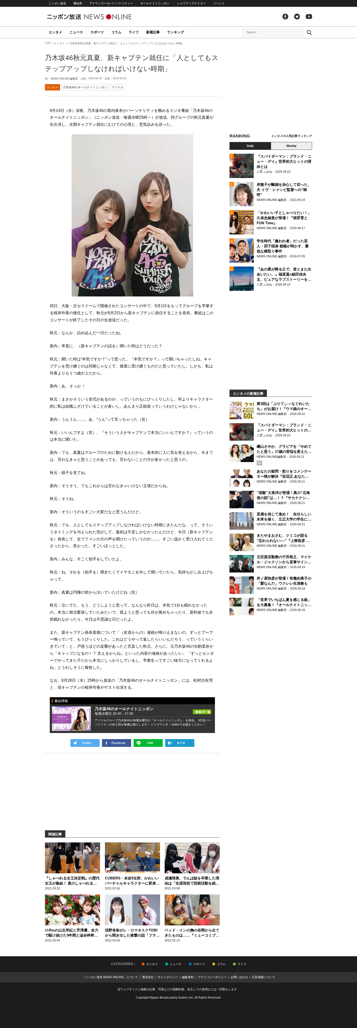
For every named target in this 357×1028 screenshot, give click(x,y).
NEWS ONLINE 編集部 (64, 78)
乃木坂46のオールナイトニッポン (85, 87)
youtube (309, 16)
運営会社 (148, 977)
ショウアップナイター (191, 3)
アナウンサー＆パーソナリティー (111, 3)
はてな (179, 743)
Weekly (291, 146)
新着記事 (153, 32)
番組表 (77, 3)
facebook (285, 16)
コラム (116, 32)
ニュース (76, 32)
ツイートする (85, 743)
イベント (219, 3)
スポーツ (97, 32)
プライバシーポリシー (212, 977)
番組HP (202, 710)
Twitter (297, 16)
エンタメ (55, 32)
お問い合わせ (239, 977)
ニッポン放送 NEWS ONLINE (98, 16)
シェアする (116, 743)
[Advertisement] (271, 86)
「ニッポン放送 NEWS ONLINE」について (110, 977)
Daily (250, 146)
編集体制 (188, 977)
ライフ (134, 32)
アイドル (117, 87)
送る (148, 743)
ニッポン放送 (57, 3)
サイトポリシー (168, 977)
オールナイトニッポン (155, 3)
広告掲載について (263, 977)
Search (309, 32)
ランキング (175, 32)
